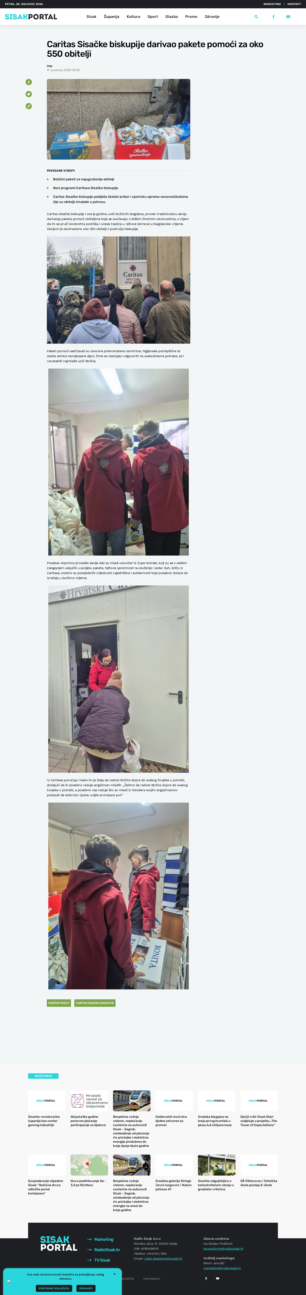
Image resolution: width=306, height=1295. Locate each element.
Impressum (151, 1278)
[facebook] (273, 16)
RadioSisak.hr (106, 1249)
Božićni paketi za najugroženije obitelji (83, 179)
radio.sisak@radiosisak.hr (163, 1259)
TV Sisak (101, 1260)
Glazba (171, 16)
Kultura (133, 16)
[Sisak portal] (31, 16)
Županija (111, 16)
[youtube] (288, 16)
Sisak (91, 16)
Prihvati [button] (86, 1288)
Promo (191, 16)
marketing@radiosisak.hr (222, 1268)
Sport (153, 16)
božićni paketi (59, 1003)
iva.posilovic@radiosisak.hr (223, 1249)
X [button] (115, 1273)
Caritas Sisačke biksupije (95, 1003)
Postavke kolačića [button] (54, 1288)
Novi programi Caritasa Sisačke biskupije (85, 188)
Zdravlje (212, 16)
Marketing (272, 4)
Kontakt (294, 4)
